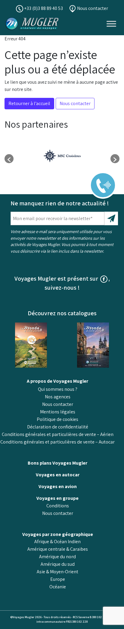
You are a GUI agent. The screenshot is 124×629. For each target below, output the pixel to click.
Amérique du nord (57, 556)
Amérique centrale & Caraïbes (57, 549)
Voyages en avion (58, 486)
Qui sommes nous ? (57, 389)
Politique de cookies (57, 419)
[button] (9, 158)
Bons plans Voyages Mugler (57, 463)
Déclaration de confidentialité (57, 427)
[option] (62, 156)
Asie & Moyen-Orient (57, 571)
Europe (57, 579)
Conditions (57, 506)
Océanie (57, 587)
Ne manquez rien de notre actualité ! (60, 203)
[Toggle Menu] (111, 23)
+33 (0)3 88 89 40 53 (43, 8)
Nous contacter (92, 8)
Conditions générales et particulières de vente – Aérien (57, 434)
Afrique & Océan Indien (57, 541)
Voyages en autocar (57, 475)
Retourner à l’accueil (29, 103)
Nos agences (57, 397)
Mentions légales (57, 412)
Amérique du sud (58, 564)
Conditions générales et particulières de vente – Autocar (57, 442)
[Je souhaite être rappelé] (99, 181)
